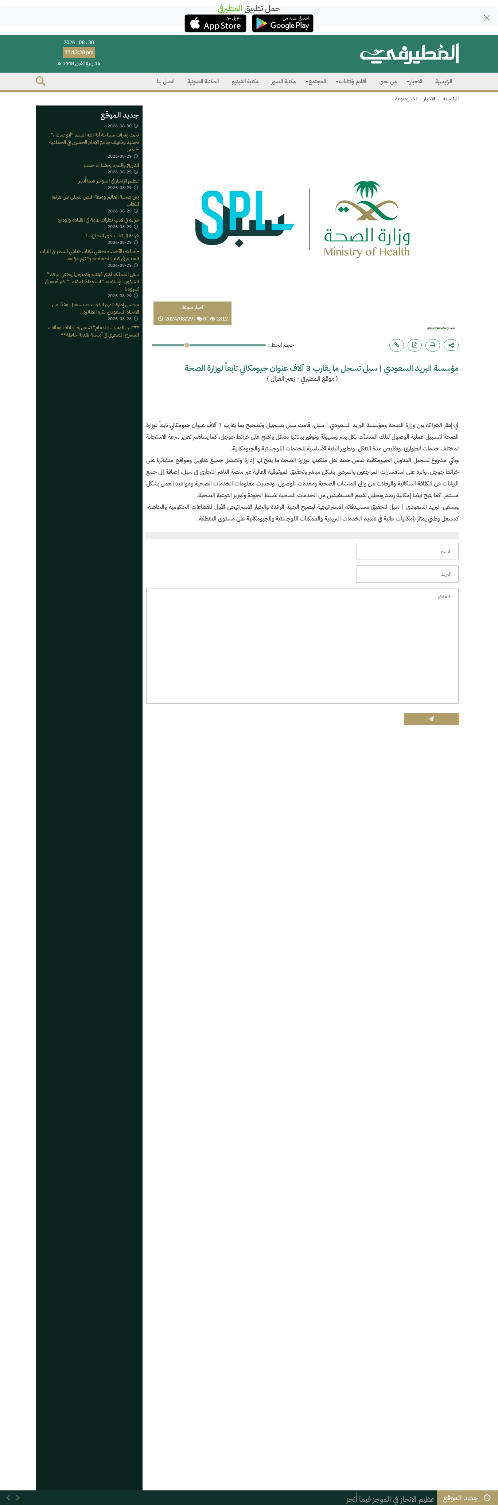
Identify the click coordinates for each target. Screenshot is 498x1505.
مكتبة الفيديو (245, 81)
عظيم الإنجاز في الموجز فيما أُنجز (108, 181)
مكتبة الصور (284, 81)
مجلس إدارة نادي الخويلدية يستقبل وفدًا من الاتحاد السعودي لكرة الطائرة (95, 308)
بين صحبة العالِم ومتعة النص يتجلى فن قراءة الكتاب (95, 200)
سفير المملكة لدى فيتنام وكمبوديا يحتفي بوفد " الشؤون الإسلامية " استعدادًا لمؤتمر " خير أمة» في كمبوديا (92, 281)
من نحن (388, 81)
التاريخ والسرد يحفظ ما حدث (111, 165)
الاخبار (416, 81)
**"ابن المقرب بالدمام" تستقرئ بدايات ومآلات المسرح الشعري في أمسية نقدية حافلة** (93, 331)
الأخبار (429, 99)
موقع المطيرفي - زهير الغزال (302, 378)
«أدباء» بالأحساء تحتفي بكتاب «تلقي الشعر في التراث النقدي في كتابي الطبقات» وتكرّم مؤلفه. (89, 254)
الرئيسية (443, 81)
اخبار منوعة (406, 99)
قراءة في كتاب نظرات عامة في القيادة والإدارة (98, 220)
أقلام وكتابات (352, 81)
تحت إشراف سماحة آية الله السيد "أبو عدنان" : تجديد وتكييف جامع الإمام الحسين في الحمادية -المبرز (93, 142)
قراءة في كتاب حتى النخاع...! (112, 235)
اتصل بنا (165, 81)
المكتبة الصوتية (203, 81)
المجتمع (317, 81)
